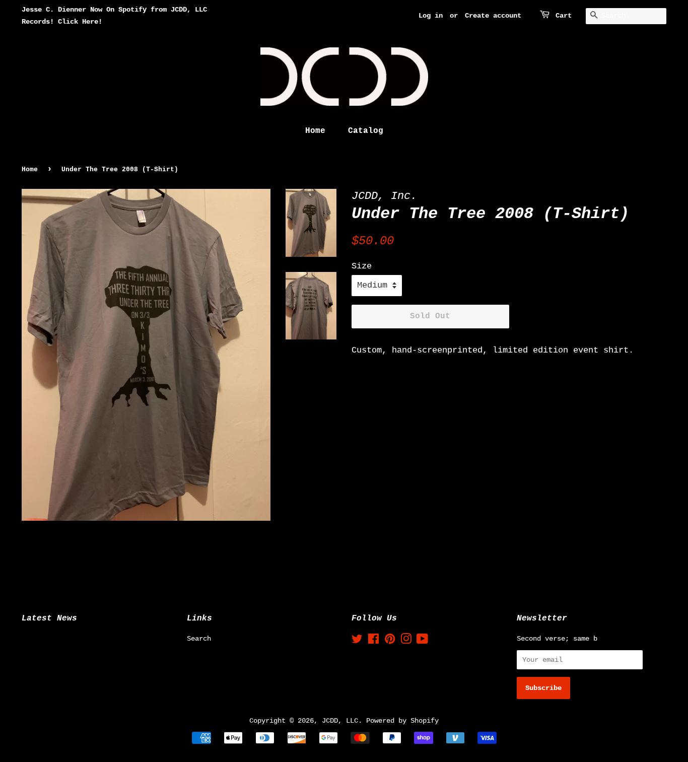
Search (199, 639)
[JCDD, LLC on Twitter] (357, 641)
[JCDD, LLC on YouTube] (422, 641)
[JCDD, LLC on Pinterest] (389, 641)
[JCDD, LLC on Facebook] (373, 641)
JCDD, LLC (340, 721)
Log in (431, 16)
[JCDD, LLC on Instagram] (405, 641)
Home (315, 130)
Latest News (49, 618)
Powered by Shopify (402, 721)
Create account (493, 16)
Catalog (365, 130)
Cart (564, 16)
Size (362, 266)
